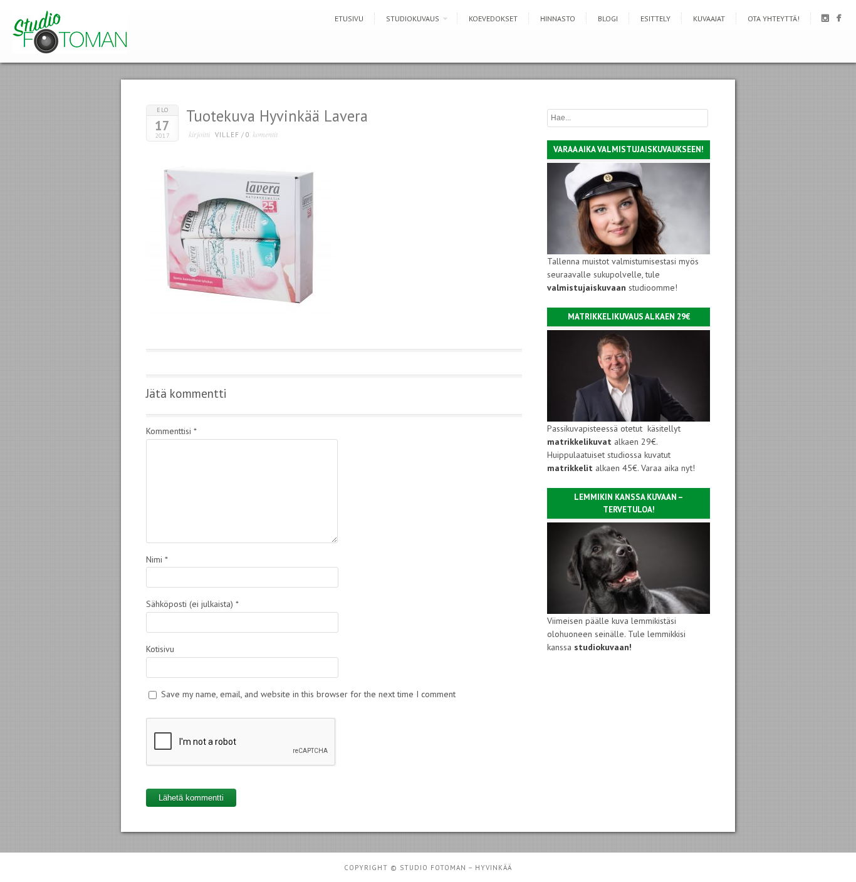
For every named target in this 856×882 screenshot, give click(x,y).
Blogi (608, 18)
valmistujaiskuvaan (586, 287)
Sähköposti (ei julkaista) (192, 604)
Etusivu (349, 18)
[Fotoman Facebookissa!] (838, 20)
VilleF (227, 134)
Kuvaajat (709, 18)
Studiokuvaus (412, 18)
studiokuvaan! (603, 647)
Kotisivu (160, 649)
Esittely (655, 18)
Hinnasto (557, 18)
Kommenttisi (171, 431)
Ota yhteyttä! (774, 18)
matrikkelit (570, 468)
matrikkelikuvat (579, 441)
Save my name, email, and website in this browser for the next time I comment (308, 694)
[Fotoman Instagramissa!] (825, 20)
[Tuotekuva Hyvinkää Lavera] (240, 312)
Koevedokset (493, 18)
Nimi (157, 559)
